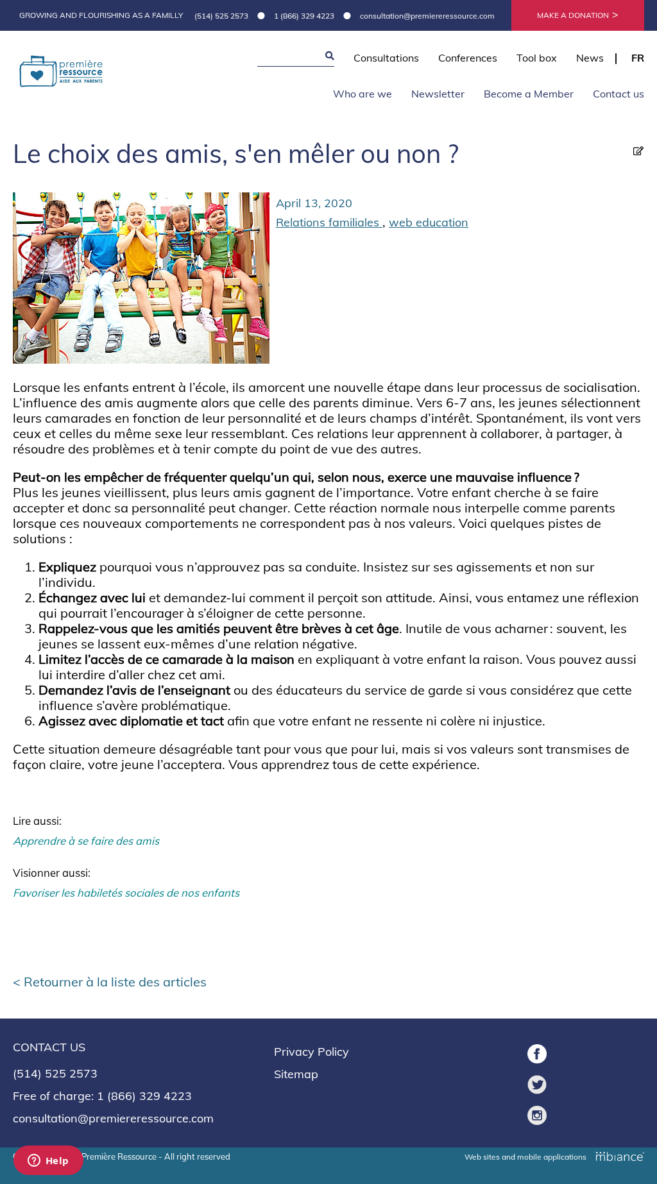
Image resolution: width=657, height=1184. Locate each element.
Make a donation (573, 15)
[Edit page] (638, 150)
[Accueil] (61, 73)
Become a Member (529, 93)
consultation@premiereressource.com (427, 16)
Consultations (386, 57)
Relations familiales (329, 222)
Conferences (467, 57)
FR (637, 57)
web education (428, 222)
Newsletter (438, 93)
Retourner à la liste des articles (115, 982)
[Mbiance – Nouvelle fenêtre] (620, 1155)
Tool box (536, 57)
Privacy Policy (311, 1051)
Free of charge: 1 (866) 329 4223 (102, 1095)
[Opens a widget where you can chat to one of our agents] (48, 1162)
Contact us (618, 93)
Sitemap (296, 1074)
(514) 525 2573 (221, 16)
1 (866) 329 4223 (304, 16)
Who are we (362, 93)
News (590, 57)
